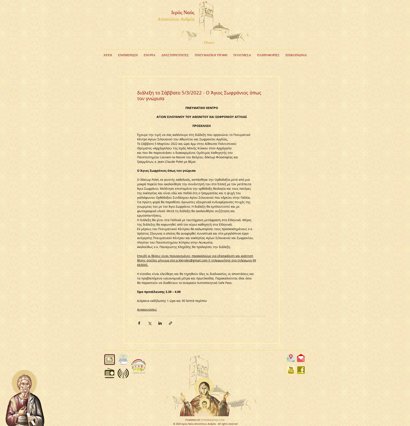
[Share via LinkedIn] (160, 323)
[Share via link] (170, 323)
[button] (175, 55)
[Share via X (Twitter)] (150, 323)
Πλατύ (209, 42)
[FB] (301, 370)
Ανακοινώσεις (147, 309)
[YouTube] (291, 370)
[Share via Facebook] (139, 323)
